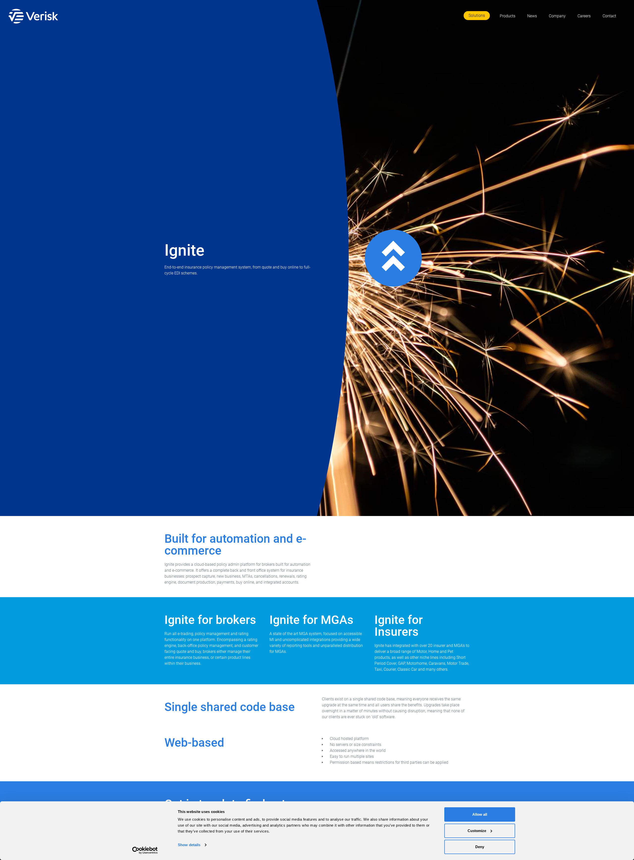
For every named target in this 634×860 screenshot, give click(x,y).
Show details (189, 845)
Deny (479, 847)
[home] (34, 16)
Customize (477, 831)
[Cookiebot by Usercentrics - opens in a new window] (145, 850)
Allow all (479, 814)
